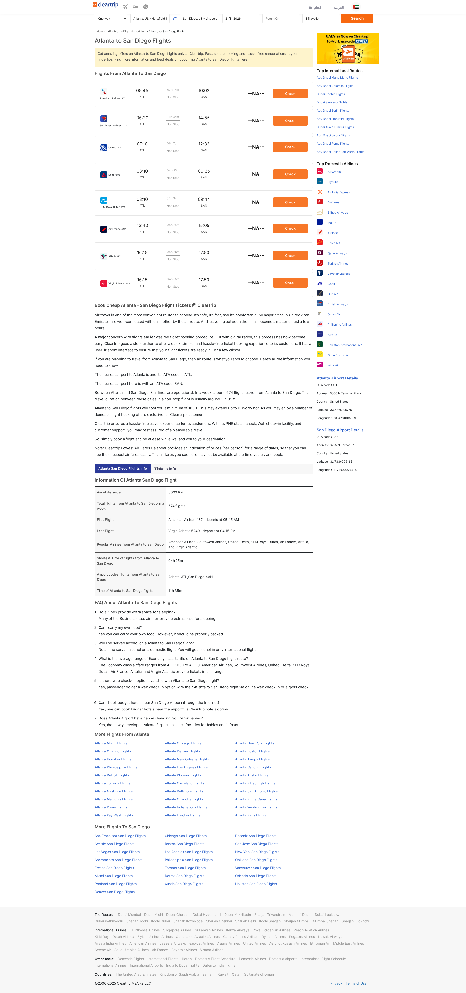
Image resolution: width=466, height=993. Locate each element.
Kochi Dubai (160, 921)
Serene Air (103, 950)
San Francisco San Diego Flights (120, 836)
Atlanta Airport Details (337, 378)
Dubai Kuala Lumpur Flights (335, 127)
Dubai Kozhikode (237, 914)
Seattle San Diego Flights (114, 844)
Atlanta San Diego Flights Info (122, 468)
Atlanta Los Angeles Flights (186, 767)
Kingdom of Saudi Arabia (179, 974)
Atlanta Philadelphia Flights (116, 767)
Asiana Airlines (228, 943)
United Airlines (254, 943)
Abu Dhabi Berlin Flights (333, 110)
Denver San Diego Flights (115, 892)
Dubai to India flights (218, 965)
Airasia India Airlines (110, 943)
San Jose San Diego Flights (256, 844)
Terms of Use (356, 983)
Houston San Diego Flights (256, 884)
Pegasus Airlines (302, 937)
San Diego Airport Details (340, 430)
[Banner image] (348, 48)
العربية (338, 7)
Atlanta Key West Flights (114, 815)
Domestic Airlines (252, 959)
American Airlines (142, 943)
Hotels (187, 959)
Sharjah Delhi (245, 921)
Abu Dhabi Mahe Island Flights (337, 77)
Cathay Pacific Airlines (240, 937)
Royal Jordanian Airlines (271, 930)
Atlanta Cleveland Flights (184, 783)
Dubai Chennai (177, 914)
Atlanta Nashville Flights (114, 791)
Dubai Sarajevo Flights (332, 102)
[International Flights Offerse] (146, 7)
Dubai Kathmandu (109, 921)
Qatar (236, 974)
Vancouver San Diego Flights (258, 868)
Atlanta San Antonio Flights (256, 791)
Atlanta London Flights (182, 815)
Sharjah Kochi (137, 921)
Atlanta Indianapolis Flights (186, 807)
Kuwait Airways (330, 937)
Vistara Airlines (211, 950)
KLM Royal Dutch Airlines (114, 937)
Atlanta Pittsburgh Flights (255, 783)
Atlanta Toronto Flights (112, 783)
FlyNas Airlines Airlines (155, 937)
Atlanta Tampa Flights (252, 759)
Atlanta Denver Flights (182, 751)
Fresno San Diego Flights (114, 868)
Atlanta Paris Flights (250, 815)
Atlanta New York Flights (254, 743)
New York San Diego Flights (257, 852)
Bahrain (208, 974)
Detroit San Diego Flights (184, 876)
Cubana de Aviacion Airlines (198, 937)
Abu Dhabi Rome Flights (333, 143)
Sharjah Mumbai (296, 921)
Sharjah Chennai (219, 921)
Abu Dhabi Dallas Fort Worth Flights (340, 151)
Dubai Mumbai (129, 914)
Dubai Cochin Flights (331, 94)
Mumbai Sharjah (325, 921)
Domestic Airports (283, 959)
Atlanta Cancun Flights (253, 767)
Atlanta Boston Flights (252, 751)
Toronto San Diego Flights (185, 868)
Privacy (336, 983)
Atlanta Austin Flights (251, 775)
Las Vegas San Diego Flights (117, 852)
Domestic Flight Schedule (215, 959)
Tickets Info (165, 468)
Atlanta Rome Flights (111, 807)
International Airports (146, 965)
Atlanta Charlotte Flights (184, 799)
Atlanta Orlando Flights (113, 751)
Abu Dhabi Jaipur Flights (333, 135)
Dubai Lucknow (327, 914)
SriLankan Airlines (209, 930)
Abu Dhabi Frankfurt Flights (335, 119)
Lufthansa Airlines (146, 930)
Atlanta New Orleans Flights (187, 759)
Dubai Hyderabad (207, 914)
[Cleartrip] (106, 5)
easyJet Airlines (201, 943)
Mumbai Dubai (300, 914)
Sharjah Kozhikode (188, 921)
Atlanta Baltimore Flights (184, 791)
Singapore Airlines (177, 930)
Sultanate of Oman (259, 974)
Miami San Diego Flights (114, 876)
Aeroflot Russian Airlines (288, 943)
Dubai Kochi (153, 914)
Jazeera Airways (173, 943)
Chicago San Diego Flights (186, 836)
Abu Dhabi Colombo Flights (335, 86)
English (316, 7)
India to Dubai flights (182, 965)
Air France (160, 950)
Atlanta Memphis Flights (114, 799)
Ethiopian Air (320, 943)
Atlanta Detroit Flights (112, 775)
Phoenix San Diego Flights (255, 836)
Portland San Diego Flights (116, 884)
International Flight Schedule (323, 959)
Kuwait (223, 974)
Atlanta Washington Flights (256, 807)
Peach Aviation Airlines (311, 930)
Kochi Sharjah (270, 921)
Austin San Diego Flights (184, 884)
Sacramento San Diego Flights (118, 860)
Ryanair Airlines (274, 937)
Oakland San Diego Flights (256, 860)
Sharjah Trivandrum (269, 914)
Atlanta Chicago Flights (183, 743)
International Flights (162, 959)
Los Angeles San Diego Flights (189, 852)
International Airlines (110, 965)
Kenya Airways (237, 930)
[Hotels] (135, 7)
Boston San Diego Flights (184, 844)
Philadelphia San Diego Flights (189, 860)
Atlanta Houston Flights (113, 759)
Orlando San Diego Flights (255, 876)
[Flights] (125, 7)
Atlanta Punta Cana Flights (256, 799)
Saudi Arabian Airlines (131, 950)
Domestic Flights (131, 959)
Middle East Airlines (348, 943)
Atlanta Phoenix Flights (183, 775)
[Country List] (356, 7)
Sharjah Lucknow (355, 921)
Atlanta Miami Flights (111, 743)
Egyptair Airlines (184, 950)
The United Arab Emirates (136, 974)
